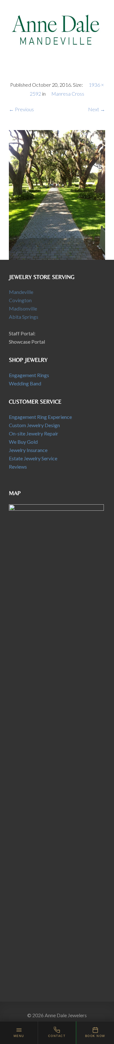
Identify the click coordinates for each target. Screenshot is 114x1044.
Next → (96, 109)
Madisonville (23, 308)
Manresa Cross (67, 94)
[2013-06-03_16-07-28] (57, 194)
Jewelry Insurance (28, 450)
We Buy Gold (23, 442)
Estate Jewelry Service (33, 458)
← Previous (21, 109)
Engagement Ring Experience (40, 417)
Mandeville (21, 292)
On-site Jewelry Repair (33, 433)
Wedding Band (25, 383)
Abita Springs (23, 317)
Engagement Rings (29, 375)
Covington (20, 300)
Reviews (18, 467)
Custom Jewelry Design (34, 425)
